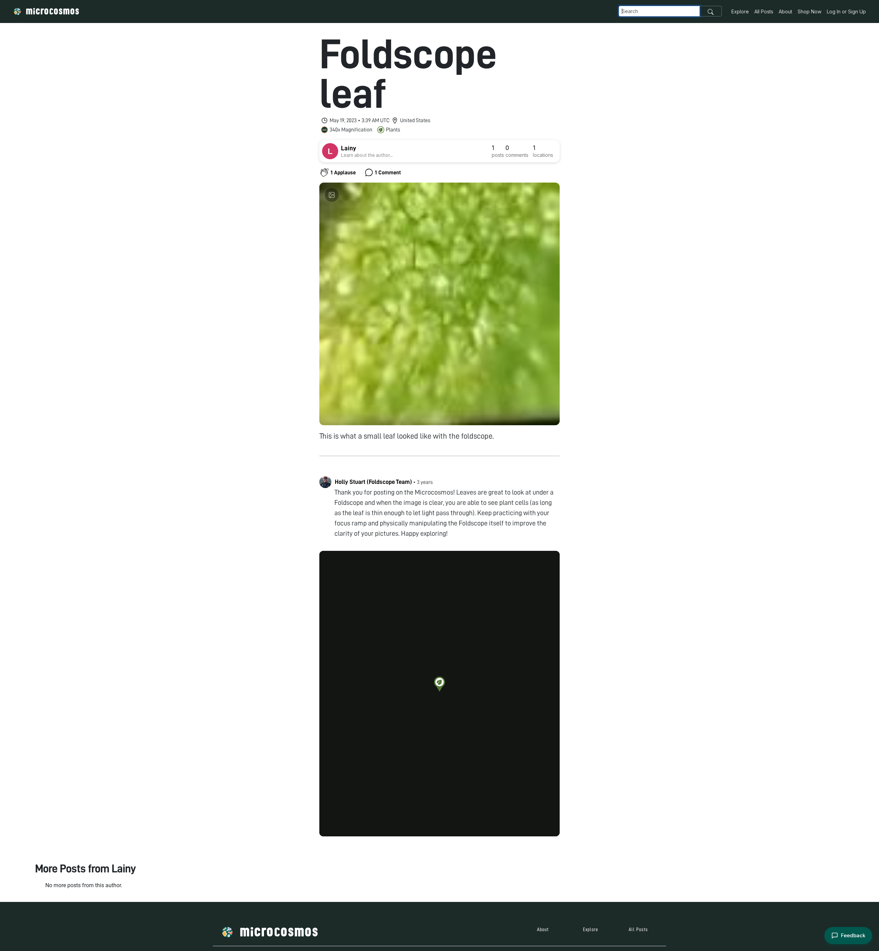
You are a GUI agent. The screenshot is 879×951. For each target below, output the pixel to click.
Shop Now (809, 11)
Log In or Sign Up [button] (846, 11)
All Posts (763, 11)
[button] (439, 684)
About (785, 11)
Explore (740, 11)
